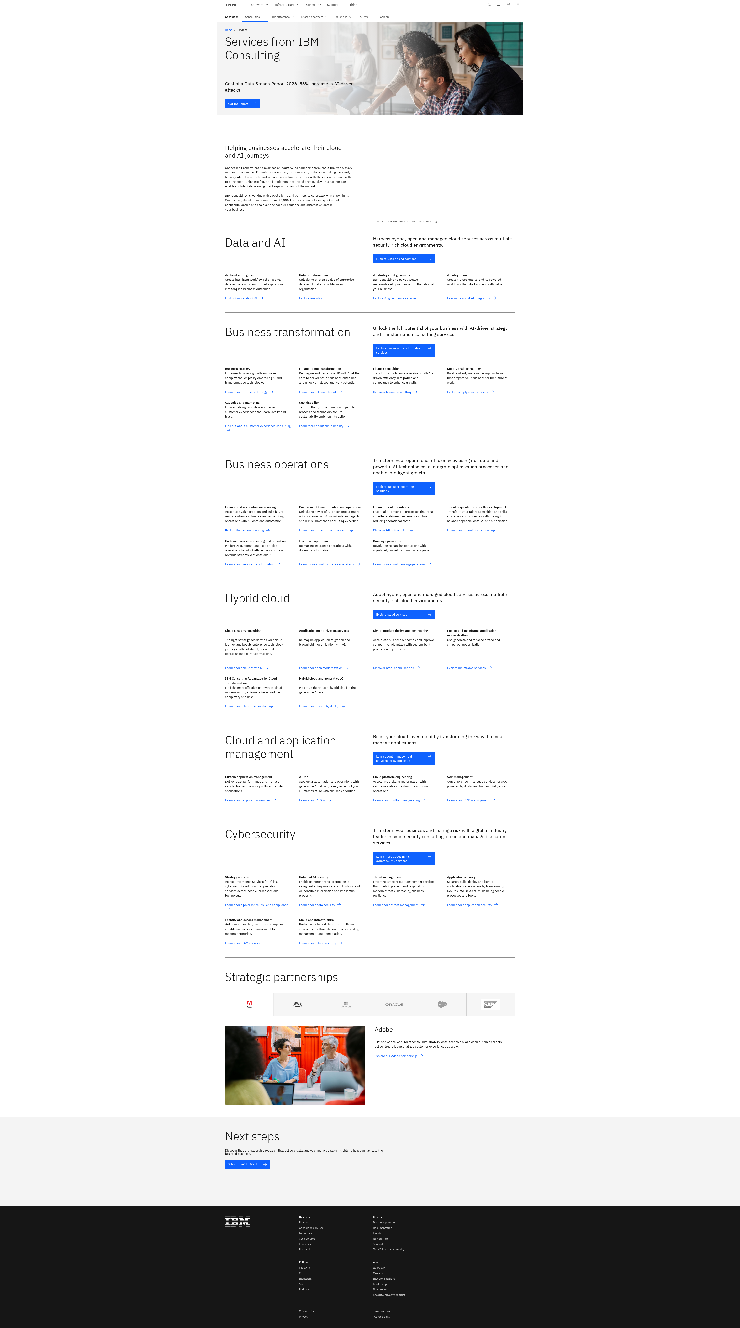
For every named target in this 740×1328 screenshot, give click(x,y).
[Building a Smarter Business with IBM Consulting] (445, 181)
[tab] (249, 1004)
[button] (508, 4)
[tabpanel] (370, 1060)
